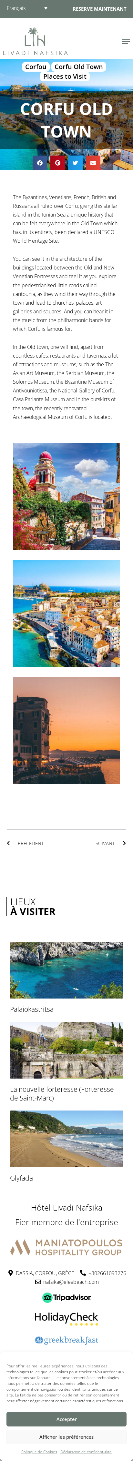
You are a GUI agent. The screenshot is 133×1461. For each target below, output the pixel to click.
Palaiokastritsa (32, 1009)
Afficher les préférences (66, 1437)
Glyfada (21, 1177)
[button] (40, 163)
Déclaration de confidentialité (86, 1452)
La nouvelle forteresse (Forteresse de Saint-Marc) (62, 1093)
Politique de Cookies (39, 1452)
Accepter (66, 1419)
